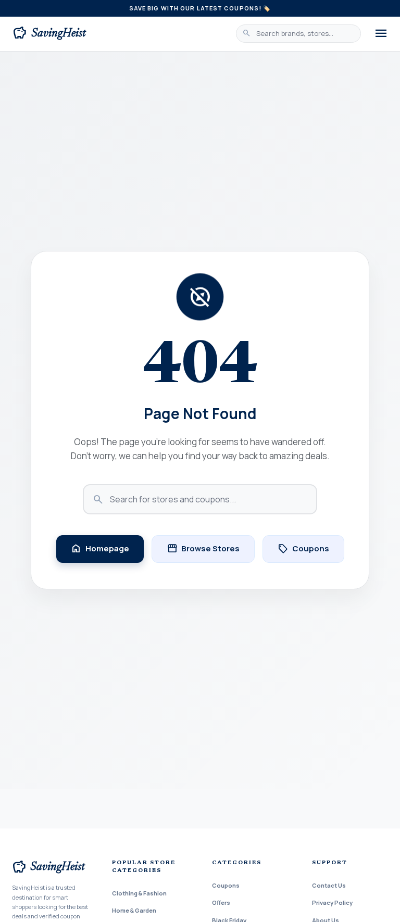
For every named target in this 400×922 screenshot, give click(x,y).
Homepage (100, 548)
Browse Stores (203, 548)
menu (380, 34)
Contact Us (329, 885)
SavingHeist (49, 33)
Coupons (303, 548)
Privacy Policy (332, 902)
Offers (221, 902)
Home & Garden (134, 910)
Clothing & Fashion (139, 893)
